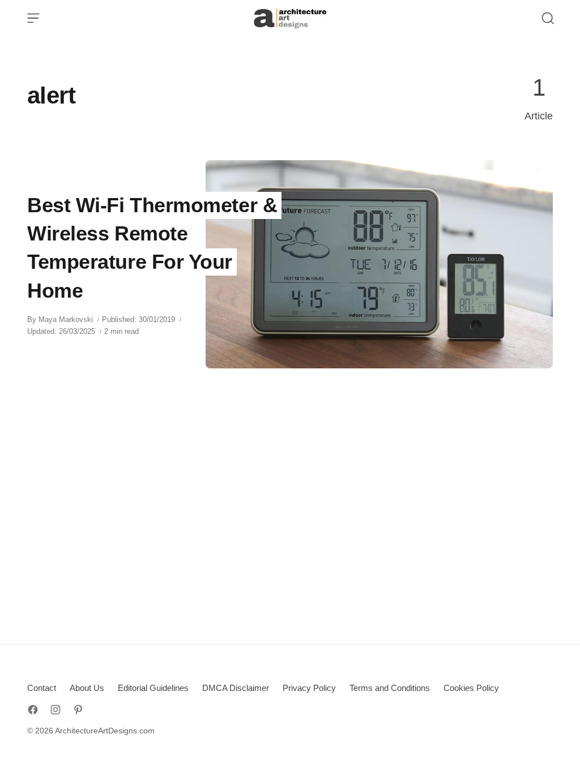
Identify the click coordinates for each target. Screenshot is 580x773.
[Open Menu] (33, 18)
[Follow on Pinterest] (78, 709)
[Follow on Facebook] (33, 709)
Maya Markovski (66, 319)
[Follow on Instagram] (55, 709)
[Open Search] (547, 18)
